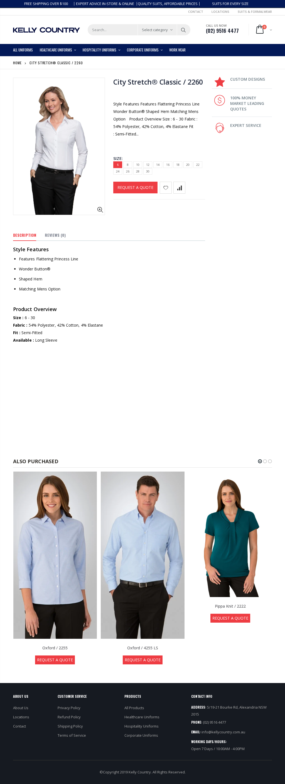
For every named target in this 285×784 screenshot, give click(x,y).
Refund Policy (69, 716)
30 (147, 171)
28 (137, 171)
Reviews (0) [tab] (55, 235)
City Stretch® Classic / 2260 (158, 82)
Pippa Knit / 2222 (230, 606)
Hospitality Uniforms (141, 726)
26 (127, 171)
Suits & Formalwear (255, 11)
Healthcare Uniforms (141, 716)
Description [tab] (24, 235)
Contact (195, 11)
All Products (134, 707)
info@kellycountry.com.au (223, 731)
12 (147, 164)
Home (17, 62)
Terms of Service (72, 735)
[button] (259, 461)
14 (157, 164)
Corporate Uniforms (141, 735)
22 (198, 164)
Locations (220, 11)
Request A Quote (135, 187)
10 (137, 164)
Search (183, 29)
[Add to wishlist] (166, 188)
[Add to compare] (179, 188)
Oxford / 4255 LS (142, 647)
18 (178, 164)
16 (167, 164)
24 (117, 171)
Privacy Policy (69, 707)
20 (188, 164)
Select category (155, 29)
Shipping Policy (70, 726)
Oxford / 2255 (55, 647)
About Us (20, 707)
